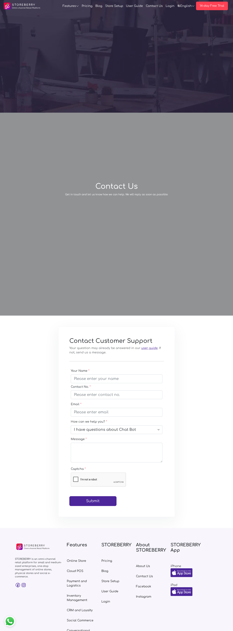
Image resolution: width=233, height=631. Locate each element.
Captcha (78, 469)
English (186, 6)
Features (69, 6)
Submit (93, 501)
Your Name (80, 370)
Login (170, 6)
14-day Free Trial (212, 5)
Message (79, 439)
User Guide (134, 6)
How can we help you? (89, 421)
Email (76, 404)
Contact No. (81, 386)
